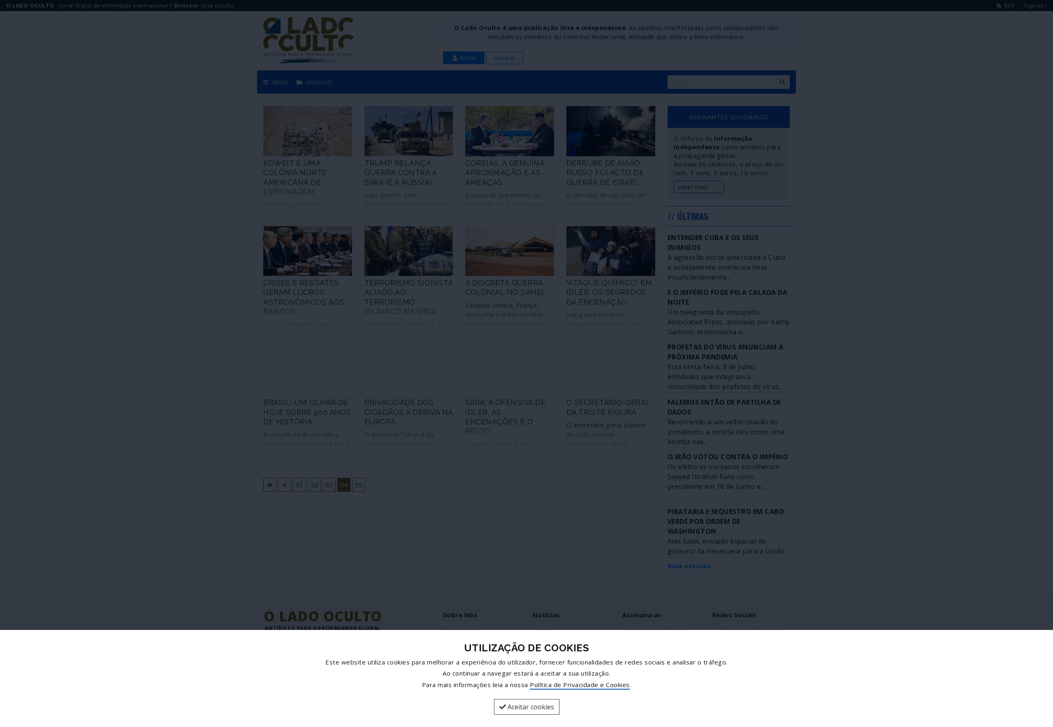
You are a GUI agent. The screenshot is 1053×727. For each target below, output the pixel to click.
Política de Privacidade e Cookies (580, 685)
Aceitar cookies (530, 706)
